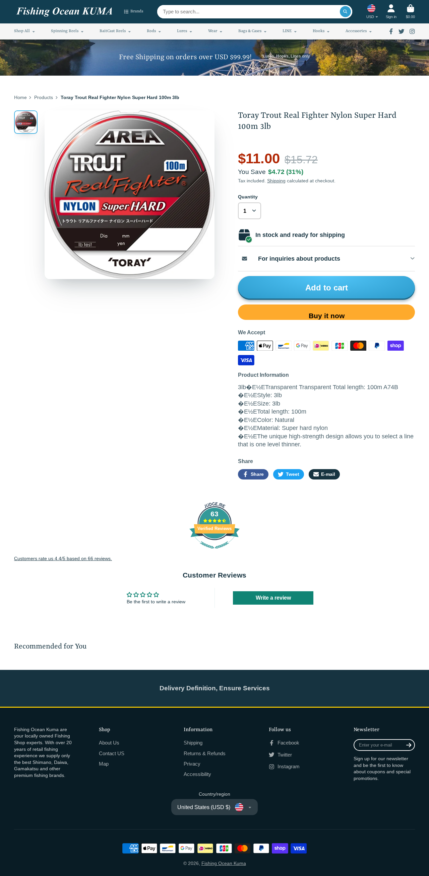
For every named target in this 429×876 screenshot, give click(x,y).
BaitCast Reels (113, 31)
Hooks (318, 31)
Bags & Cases (249, 31)
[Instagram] (412, 31)
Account (391, 11)
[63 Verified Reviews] (214, 552)
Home (20, 97)
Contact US (111, 753)
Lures (182, 31)
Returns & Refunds (205, 753)
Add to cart (326, 287)
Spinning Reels (64, 31)
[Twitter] (402, 31)
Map (104, 764)
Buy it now (327, 316)
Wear (212, 31)
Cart (410, 11)
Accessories (356, 31)
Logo (64, 12)
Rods (151, 31)
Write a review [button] (273, 598)
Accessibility (197, 774)
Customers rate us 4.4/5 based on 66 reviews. (63, 558)
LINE (287, 31)
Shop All (22, 31)
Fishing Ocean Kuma (223, 863)
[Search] (345, 11)
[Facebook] (391, 31)
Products (43, 97)
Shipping (276, 180)
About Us (109, 743)
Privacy (192, 764)
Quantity (248, 196)
